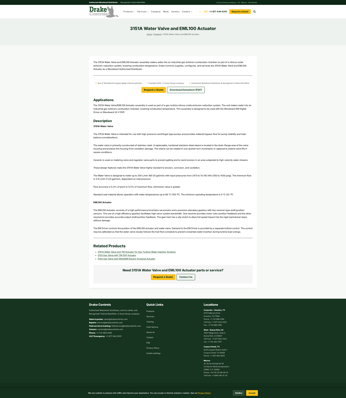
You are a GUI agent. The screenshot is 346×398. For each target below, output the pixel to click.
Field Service (152, 327)
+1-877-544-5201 (114, 336)
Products (150, 311)
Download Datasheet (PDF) (186, 89)
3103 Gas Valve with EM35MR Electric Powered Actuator (126, 258)
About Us (150, 332)
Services (150, 316)
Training (150, 322)
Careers (175, 11)
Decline (238, 393)
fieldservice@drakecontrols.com (126, 326)
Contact (149, 337)
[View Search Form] (254, 11)
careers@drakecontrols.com (110, 329)
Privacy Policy (152, 348)
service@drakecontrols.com (110, 322)
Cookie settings (153, 353)
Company (156, 11)
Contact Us (185, 277)
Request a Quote (240, 11)
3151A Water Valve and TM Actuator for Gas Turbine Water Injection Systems (137, 252)
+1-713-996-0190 (104, 333)
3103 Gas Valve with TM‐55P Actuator (117, 255)
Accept (252, 393)
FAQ (148, 343)
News (166, 11)
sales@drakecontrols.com (115, 319)
